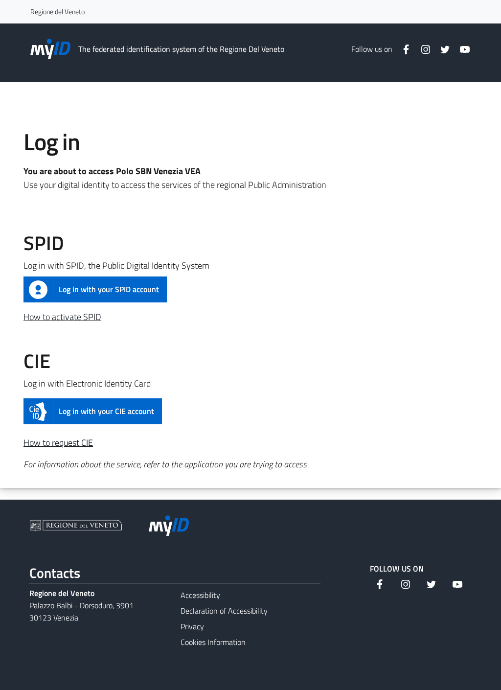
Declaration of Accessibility (224, 611)
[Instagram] (422, 49)
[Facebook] (402, 49)
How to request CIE (58, 442)
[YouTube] (461, 49)
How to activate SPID (62, 316)
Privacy (192, 626)
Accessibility (200, 595)
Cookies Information (213, 642)
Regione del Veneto (57, 11)
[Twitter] (441, 49)
